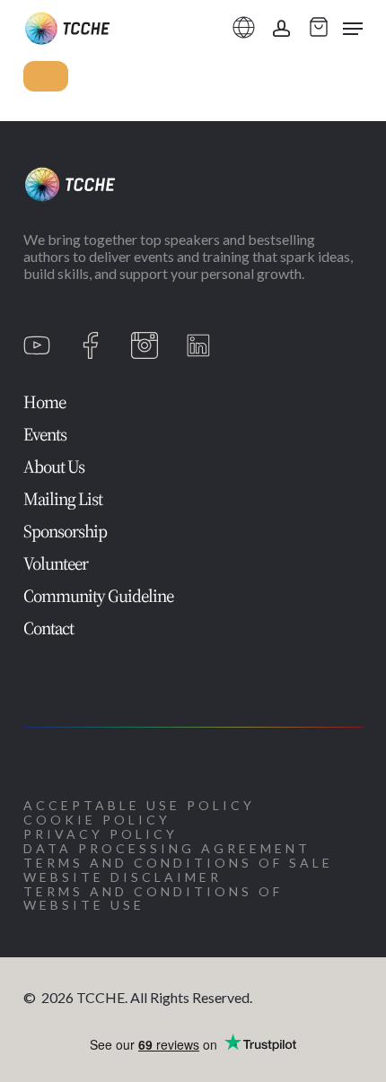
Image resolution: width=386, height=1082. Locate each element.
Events (44, 434)
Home (44, 401)
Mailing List (62, 498)
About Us (53, 466)
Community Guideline (98, 595)
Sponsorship (65, 531)
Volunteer (55, 563)
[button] (353, 29)
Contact (48, 628)
